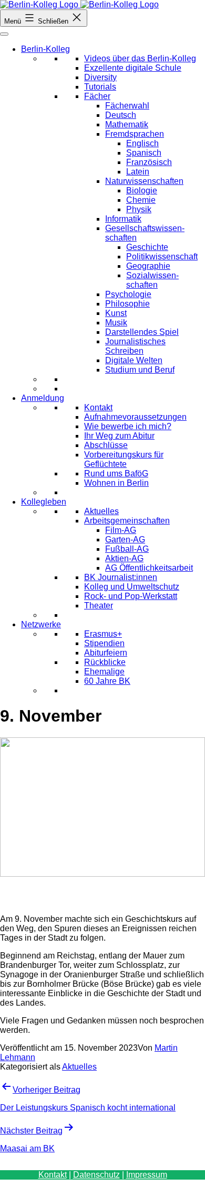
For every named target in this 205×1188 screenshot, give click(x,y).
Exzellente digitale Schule (132, 67)
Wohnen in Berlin (116, 482)
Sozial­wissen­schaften (152, 280)
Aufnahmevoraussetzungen (135, 416)
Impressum (146, 1174)
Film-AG (120, 530)
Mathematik (126, 124)
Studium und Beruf (140, 369)
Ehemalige (104, 671)
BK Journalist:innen (120, 577)
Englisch (142, 143)
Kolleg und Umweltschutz (131, 586)
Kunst (116, 313)
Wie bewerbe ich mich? (127, 426)
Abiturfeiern (105, 652)
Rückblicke (105, 662)
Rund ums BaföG (116, 473)
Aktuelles (101, 511)
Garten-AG (125, 539)
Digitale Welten (133, 360)
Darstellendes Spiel (142, 332)
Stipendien (104, 643)
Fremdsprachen (134, 133)
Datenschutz (96, 1174)
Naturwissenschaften (144, 181)
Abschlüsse (106, 445)
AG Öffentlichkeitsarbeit (149, 567)
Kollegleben (43, 501)
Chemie (141, 199)
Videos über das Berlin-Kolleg (140, 58)
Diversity (100, 77)
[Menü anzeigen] (4, 34)
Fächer (97, 96)
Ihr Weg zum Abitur (119, 435)
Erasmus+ (103, 633)
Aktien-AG (124, 558)
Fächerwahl (127, 105)
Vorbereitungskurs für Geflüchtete (123, 459)
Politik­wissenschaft (162, 256)
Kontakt (98, 407)
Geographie (148, 265)
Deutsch (120, 115)
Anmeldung (42, 398)
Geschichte (147, 247)
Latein (137, 171)
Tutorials (100, 86)
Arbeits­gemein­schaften (127, 520)
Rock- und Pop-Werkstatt (130, 596)
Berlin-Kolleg (45, 49)
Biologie (141, 190)
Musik (116, 322)
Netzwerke (41, 624)
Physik (138, 209)
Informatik (123, 218)
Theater (98, 605)
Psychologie (128, 294)
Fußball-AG (127, 548)
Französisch (149, 162)
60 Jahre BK (107, 681)
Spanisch (143, 152)
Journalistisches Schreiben (135, 346)
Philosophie (127, 303)
